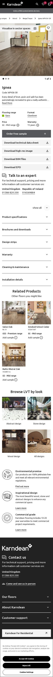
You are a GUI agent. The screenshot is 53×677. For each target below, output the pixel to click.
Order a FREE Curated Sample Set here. (26, 11)
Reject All (26, 665)
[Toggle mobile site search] (37, 4)
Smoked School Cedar (38, 327)
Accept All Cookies (26, 659)
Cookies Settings (26, 672)
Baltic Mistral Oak (11, 369)
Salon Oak (7, 327)
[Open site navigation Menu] (3, 4)
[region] (26, 658)
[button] (3, 79)
